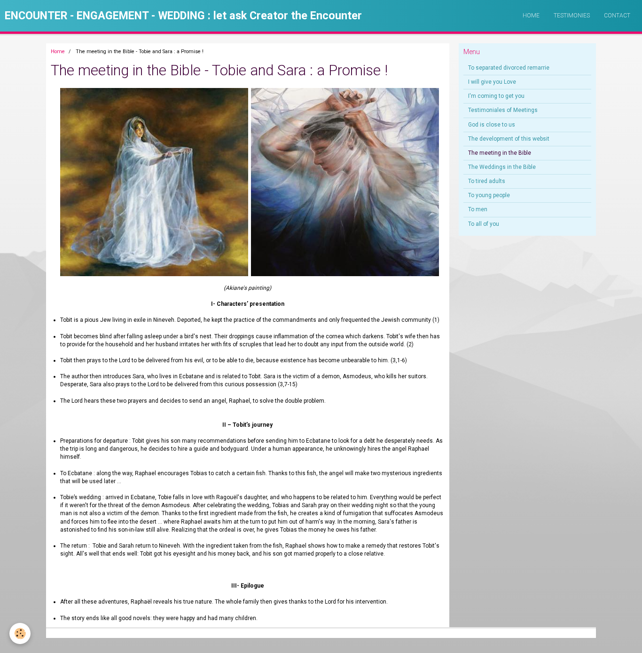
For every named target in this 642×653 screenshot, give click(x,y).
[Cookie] (20, 633)
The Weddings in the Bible (502, 167)
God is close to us (491, 124)
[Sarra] (155, 181)
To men (477, 209)
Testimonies (572, 15)
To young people (489, 195)
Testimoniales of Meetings (503, 110)
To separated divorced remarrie (508, 67)
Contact (617, 15)
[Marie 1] (345, 181)
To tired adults (486, 181)
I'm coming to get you (496, 96)
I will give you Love (492, 82)
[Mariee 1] (58, 181)
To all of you (483, 224)
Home (531, 15)
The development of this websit (508, 138)
